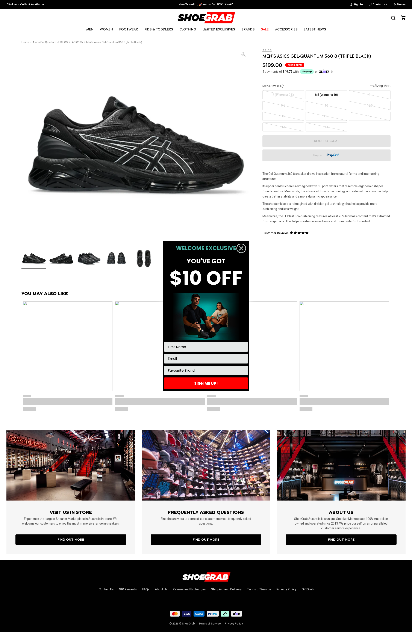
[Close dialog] (241, 248)
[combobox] (205, 370)
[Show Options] (244, 370)
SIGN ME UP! (206, 383)
